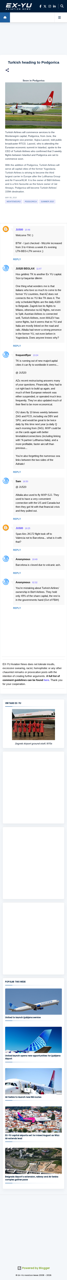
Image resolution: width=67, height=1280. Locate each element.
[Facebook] (40, 6)
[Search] (62, 6)
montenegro (14, 201)
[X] (44, 6)
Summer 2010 (47, 201)
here (46, 680)
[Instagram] (49, 6)
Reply (17, 259)
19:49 (34, 559)
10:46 (27, 230)
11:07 (39, 269)
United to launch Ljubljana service (23, 1017)
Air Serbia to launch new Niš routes (23, 1097)
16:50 (25, 481)
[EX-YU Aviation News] (18, 6)
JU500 (19, 229)
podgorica (31, 201)
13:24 (35, 355)
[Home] (5, 17)
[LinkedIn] (54, 6)
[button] (7, 70)
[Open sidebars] (59, 17)
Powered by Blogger (35, 1268)
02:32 (34, 582)
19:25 (27, 528)
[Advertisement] (33, 39)
